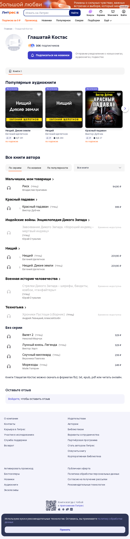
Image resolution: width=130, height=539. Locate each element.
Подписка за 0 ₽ (11, 20)
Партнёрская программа (82, 440)
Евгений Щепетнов (16, 133)
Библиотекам (76, 429)
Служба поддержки (15, 440)
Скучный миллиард (36, 355)
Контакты (9, 423)
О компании (11, 418)
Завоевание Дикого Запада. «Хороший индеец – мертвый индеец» (58, 229)
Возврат (9, 445)
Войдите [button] (13, 399)
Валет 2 (28, 335)
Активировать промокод (18, 468)
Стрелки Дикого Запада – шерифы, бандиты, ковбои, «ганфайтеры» (55, 288)
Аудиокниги (11, 484)
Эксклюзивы (11, 490)
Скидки (79, 20)
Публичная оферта (79, 468)
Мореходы (30, 365)
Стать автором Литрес (81, 445)
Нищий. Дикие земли (18, 130)
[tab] (15, 71)
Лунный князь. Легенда (39, 345)
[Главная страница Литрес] (10, 12)
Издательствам (77, 418)
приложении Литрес (72, 505)
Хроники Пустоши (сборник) (43, 314)
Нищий (49, 130)
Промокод (31, 20)
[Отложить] (39, 94)
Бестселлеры (12, 473)
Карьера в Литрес (14, 429)
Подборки (94, 20)
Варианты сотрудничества (83, 434)
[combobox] (46, 13)
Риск (25, 186)
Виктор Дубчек (94, 133)
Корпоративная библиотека (84, 456)
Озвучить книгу (77, 450)
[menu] (99, 168)
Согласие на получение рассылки (87, 479)
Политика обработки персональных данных (93, 473)
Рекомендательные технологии (86, 484)
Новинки (47, 20)
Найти (74, 12)
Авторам (73, 423)
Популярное (63, 20)
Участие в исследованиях (19, 434)
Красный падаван (95, 130)
